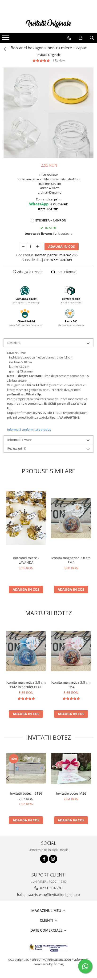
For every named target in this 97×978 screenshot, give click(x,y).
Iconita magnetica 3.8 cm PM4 (71, 560)
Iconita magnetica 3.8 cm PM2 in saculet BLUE (26, 684)
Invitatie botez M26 (71, 793)
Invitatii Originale (49, 55)
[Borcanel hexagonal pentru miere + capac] (48, 112)
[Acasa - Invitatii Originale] (48, 23)
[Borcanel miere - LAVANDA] (26, 518)
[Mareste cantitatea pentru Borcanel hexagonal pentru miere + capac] (37, 246)
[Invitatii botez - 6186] (26, 768)
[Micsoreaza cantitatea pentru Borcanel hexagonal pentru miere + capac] (23, 246)
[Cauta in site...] (91, 38)
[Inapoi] (3, 49)
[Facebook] (44, 859)
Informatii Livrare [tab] (19, 440)
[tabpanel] (48, 112)
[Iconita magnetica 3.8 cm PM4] (71, 518)
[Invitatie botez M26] (71, 768)
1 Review (59, 60)
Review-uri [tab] (16, 448)
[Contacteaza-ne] (69, 38)
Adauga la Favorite (30, 272)
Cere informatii (66, 272)
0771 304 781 (51, 887)
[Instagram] (53, 859)
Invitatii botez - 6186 (26, 793)
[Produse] (6, 39)
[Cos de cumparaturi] (81, 38)
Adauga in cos (61, 246)
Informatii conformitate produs (29, 429)
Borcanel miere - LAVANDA (26, 560)
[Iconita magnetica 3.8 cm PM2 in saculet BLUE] (26, 651)
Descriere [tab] (13, 343)
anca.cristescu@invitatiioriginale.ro (51, 894)
